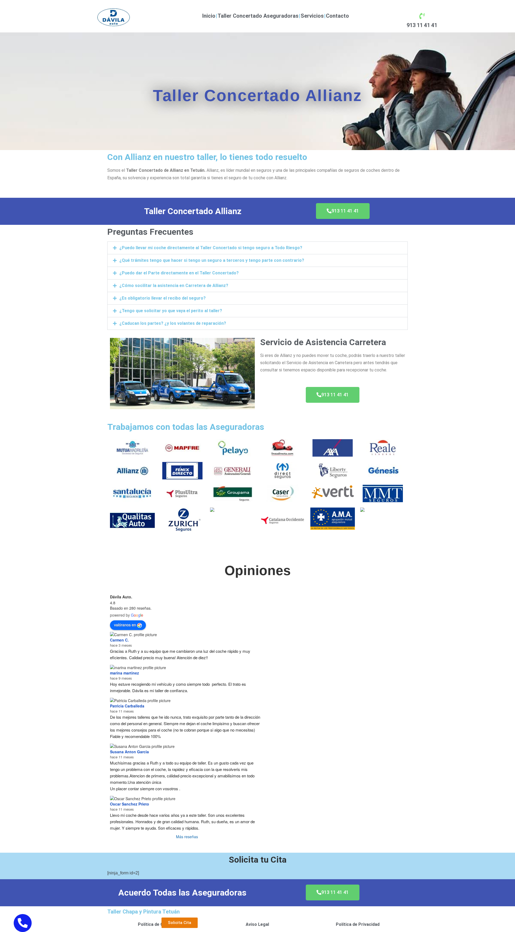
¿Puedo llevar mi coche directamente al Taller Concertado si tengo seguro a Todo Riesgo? (210, 247)
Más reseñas (187, 836)
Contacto (337, 16)
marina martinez (124, 673)
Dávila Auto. (121, 596)
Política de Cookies (157, 924)
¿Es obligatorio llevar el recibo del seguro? (162, 298)
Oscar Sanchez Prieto (129, 804)
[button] (257, 248)
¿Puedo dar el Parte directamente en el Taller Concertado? (179, 272)
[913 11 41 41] (422, 16)
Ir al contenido (13, 3)
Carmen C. (119, 640)
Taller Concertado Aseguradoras (258, 16)
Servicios (312, 16)
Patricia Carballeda (127, 706)
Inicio (208, 16)
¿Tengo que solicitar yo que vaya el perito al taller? (170, 310)
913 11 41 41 (422, 25)
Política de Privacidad (358, 924)
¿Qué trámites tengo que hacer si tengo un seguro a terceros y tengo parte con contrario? (211, 260)
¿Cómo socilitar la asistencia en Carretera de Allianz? (173, 285)
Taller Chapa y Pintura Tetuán (143, 911)
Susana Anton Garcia (129, 751)
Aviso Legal (257, 924)
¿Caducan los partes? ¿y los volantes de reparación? (172, 323)
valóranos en (125, 624)
